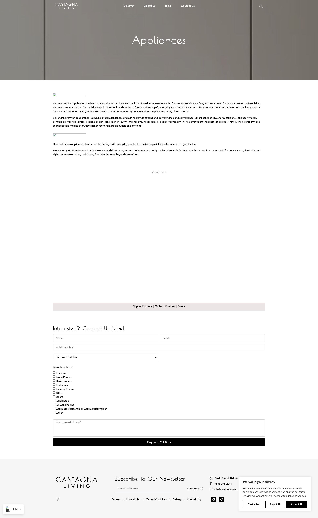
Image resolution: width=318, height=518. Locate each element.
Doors (59, 396)
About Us (149, 5)
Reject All (275, 504)
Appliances (62, 400)
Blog (168, 5)
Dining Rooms (64, 381)
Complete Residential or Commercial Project (81, 408)
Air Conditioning (65, 404)
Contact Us (188, 5)
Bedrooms (62, 385)
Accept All (296, 504)
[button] (261, 6)
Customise (253, 504)
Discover (128, 5)
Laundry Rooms (65, 389)
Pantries (170, 306)
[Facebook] (213, 499)
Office (59, 393)
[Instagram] (221, 499)
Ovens (181, 306)
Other (59, 412)
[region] (274, 494)
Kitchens (147, 306)
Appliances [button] (159, 171)
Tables (158, 306)
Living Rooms (63, 377)
